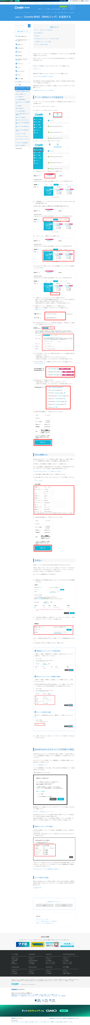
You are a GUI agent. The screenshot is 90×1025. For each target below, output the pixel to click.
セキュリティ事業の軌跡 (61, 995)
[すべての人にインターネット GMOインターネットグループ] (81, 1)
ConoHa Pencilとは (40, 363)
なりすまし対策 (54, 995)
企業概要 (66, 980)
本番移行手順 (37, 888)
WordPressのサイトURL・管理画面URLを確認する (46, 869)
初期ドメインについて (41, 309)
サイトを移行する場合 (42, 44)
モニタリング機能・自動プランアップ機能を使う (47, 921)
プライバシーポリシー (54, 980)
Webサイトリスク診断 (43, 994)
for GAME (52, 3)
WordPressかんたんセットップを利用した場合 (47, 38)
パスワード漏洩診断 (35, 994)
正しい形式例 (38, 481)
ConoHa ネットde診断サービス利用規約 (50, 979)
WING (36, 3)
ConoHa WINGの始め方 (56, 9)
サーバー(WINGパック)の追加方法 (44, 30)
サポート (73, 3)
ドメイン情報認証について (41, 765)
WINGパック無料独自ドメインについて (44, 811)
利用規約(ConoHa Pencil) (72, 979)
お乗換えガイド (65, 9)
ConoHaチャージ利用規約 (29, 979)
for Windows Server (45, 3)
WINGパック (37, 69)
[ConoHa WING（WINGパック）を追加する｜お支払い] (48, 471)
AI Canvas (57, 3)
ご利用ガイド (40, 9)
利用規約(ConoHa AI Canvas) (62, 979)
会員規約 (12, 979)
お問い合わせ (72, 9)
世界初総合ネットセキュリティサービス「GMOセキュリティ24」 (21, 994)
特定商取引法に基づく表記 (21, 980)
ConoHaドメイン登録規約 (19, 979)
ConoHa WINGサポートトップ (28, 12)
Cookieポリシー (61, 980)
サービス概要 (71, 980)
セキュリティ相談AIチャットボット (53, 994)
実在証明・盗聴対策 (14, 995)
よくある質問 (47, 9)
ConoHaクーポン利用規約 (38, 979)
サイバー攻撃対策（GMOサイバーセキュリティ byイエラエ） (28, 995)
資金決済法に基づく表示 (30, 980)
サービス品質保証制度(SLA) (39, 980)
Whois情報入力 (39, 33)
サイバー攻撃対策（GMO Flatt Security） (44, 995)
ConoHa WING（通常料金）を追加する (44, 76)
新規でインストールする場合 (44, 41)
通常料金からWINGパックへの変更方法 (44, 90)
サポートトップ (18, 12)
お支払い (38, 36)
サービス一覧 (67, 3)
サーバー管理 (46, 12)
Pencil (62, 3)
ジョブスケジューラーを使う (43, 919)
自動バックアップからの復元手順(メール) (45, 923)
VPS (39, 3)
